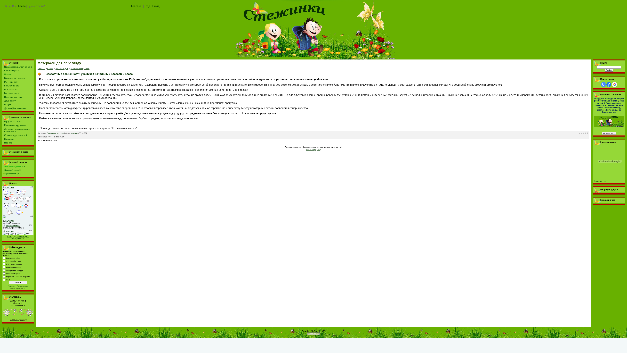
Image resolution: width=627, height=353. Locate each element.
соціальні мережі (13, 274)
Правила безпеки (11, 170)
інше (8, 280)
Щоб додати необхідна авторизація (18, 237)
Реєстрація (311, 149)
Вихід (156, 6)
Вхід (147, 6)
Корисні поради (10, 174)
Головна (137, 6)
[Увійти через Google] (614, 84)
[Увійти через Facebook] (608, 84)
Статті (50, 68)
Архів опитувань (22, 286)
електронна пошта (13, 267)
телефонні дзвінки (13, 261)
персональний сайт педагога (18, 277)
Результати (11, 286)
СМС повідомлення (14, 264)
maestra (74, 133)
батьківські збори (13, 258)
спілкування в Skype (14, 270)
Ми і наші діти (62, 68)
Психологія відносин (12, 167)
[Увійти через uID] (603, 84)
